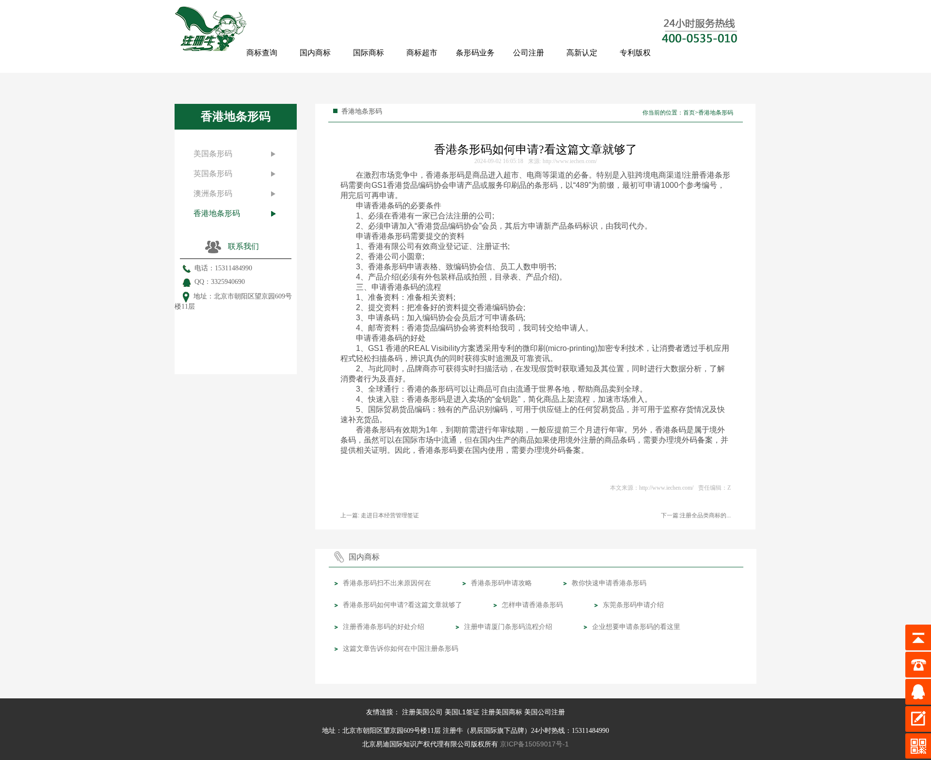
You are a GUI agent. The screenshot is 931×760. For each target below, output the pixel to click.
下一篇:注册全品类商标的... (696, 515)
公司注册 (528, 53)
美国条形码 (212, 153)
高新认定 (581, 53)
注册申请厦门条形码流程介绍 (508, 626)
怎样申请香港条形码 (532, 605)
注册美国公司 (422, 712)
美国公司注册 (544, 712)
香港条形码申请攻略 (501, 583)
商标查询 (261, 53)
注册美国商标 (502, 712)
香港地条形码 (216, 213)
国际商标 (368, 53)
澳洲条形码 (212, 193)
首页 (689, 112)
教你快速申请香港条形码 (609, 583)
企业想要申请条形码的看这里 (636, 626)
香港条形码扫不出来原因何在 (387, 583)
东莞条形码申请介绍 (633, 605)
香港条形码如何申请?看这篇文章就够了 (402, 605)
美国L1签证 (462, 712)
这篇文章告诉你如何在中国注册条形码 (400, 648)
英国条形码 (212, 173)
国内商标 (315, 53)
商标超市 (421, 53)
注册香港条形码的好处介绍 (383, 626)
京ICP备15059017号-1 (534, 744)
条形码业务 (475, 53)
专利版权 (635, 53)
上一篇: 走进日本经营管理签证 (379, 515)
